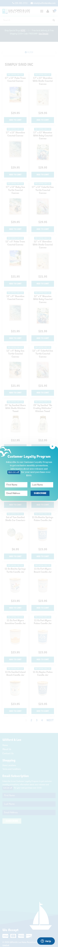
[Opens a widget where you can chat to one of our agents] (46, 941)
